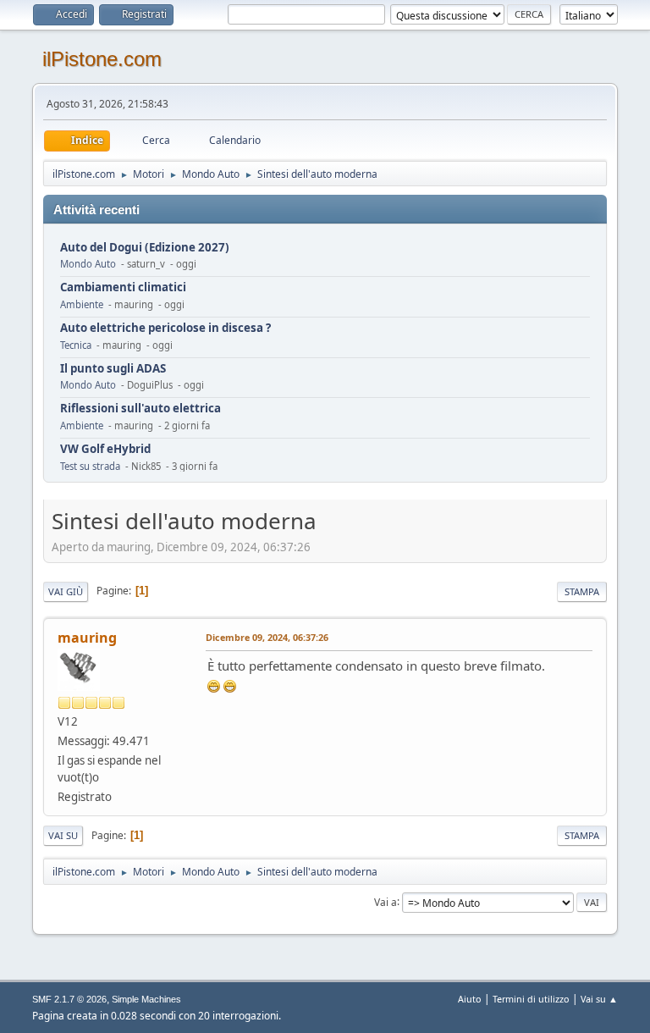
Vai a (385, 901)
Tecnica (75, 345)
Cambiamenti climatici (123, 287)
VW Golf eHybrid (105, 449)
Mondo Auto (88, 263)
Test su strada (90, 466)
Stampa (582, 591)
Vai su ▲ (599, 998)
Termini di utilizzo (531, 998)
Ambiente (81, 304)
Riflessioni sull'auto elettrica (140, 408)
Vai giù (65, 591)
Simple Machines (146, 999)
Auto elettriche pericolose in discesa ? (165, 328)
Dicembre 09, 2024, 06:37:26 (267, 637)
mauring (87, 637)
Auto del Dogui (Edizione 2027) (144, 247)
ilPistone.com (102, 58)
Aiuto (470, 998)
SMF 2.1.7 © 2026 (69, 999)
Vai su (63, 835)
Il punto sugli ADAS (113, 369)
